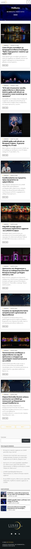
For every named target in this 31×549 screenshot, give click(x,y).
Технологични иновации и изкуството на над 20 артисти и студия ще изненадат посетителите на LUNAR (14, 357)
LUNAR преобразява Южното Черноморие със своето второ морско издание (15, 473)
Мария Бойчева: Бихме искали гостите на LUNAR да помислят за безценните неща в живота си (15, 400)
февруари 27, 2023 (14, 503)
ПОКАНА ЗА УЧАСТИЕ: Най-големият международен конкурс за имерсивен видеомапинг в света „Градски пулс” (15, 457)
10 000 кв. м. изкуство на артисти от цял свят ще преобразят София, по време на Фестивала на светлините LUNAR (18, 493)
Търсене (3, 437)
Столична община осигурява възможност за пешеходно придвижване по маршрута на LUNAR (17, 507)
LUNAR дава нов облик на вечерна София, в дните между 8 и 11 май (13, 143)
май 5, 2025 (12, 510)
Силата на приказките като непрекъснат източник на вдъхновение (15, 313)
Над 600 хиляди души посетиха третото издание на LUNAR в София (15, 229)
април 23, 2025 (13, 496)
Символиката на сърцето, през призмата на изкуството (14, 180)
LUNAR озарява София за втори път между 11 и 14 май (18, 500)
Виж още (5, 65)
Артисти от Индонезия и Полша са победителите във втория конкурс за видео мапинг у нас (15, 271)
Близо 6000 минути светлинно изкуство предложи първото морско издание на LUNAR (16, 480)
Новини (6, 45)
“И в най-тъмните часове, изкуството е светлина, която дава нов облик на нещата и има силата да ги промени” (14, 92)
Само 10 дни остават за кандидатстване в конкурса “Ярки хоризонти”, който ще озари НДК (15, 51)
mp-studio (10, 542)
